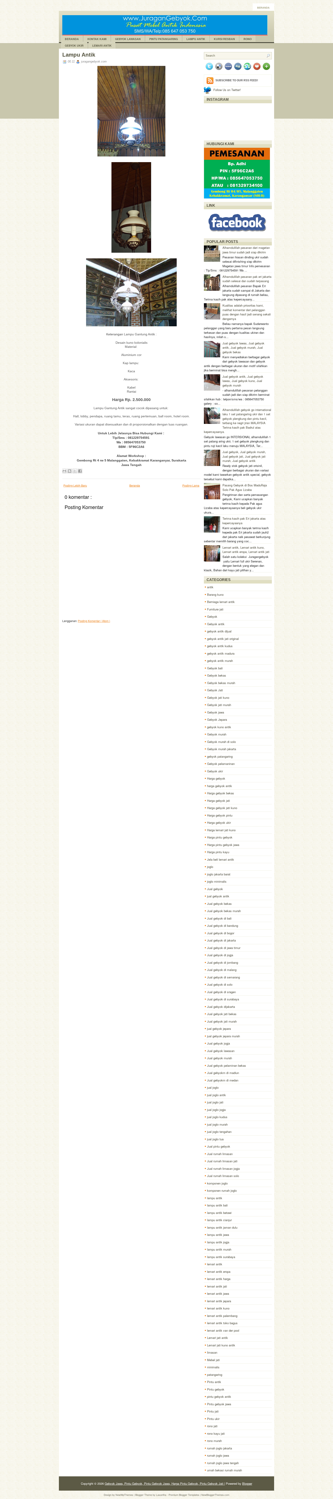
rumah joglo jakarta (219, 1448)
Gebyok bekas (216, 675)
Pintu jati (213, 1411)
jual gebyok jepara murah (223, 1036)
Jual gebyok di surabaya (223, 999)
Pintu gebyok (215, 1389)
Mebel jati (213, 1360)
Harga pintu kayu (218, 852)
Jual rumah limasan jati (222, 1161)
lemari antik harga (218, 1279)
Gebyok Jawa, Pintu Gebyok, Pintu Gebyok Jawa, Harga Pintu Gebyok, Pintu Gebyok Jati (164, 1483)
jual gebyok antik (218, 896)
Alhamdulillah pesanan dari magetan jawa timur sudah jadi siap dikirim (246, 249)
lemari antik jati (217, 1286)
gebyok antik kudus (220, 646)
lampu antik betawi (219, 1213)
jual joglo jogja (216, 1109)
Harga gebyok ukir (219, 822)
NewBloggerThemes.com (215, 1495)
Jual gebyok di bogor (220, 933)
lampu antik (214, 1198)
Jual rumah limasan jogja (223, 1168)
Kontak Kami (96, 39)
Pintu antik (214, 1382)
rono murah (214, 1441)
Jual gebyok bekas (219, 903)
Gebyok (212, 616)
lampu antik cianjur (219, 1220)
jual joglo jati (215, 1102)
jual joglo (213, 1087)
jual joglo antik (216, 1095)
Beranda (263, 7)
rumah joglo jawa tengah (223, 1463)
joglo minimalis (217, 881)
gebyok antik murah (220, 660)
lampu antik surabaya (221, 1257)
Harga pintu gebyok (219, 837)
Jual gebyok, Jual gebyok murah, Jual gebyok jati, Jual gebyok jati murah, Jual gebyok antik (244, 456)
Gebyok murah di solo (221, 742)
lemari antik (214, 1264)
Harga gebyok (216, 778)
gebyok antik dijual (219, 631)
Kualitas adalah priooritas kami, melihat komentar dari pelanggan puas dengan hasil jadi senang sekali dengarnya (246, 312)
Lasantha (161, 1495)
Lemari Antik (102, 45)
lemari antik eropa (218, 1271)
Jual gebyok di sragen (221, 992)
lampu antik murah (219, 1249)
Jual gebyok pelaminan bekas (226, 1065)
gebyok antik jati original (223, 639)
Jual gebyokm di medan (222, 1080)
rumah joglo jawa (218, 1455)
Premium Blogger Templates (184, 1495)
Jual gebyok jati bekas (221, 1014)
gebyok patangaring (220, 756)
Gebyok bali (215, 668)
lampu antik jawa (218, 1234)
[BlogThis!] (69, 471)
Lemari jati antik (217, 1338)
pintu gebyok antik (219, 1396)
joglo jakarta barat (218, 874)
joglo (210, 867)
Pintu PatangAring (163, 39)
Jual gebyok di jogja (220, 955)
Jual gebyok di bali (219, 918)
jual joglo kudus (217, 1117)
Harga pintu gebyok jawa (223, 845)
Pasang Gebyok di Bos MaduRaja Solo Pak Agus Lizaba (244, 487)
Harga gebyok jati (218, 800)
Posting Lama (190, 485)
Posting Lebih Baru (75, 485)
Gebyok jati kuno (218, 697)
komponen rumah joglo (222, 1190)
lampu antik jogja (218, 1242)
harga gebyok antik (219, 786)
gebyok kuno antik (219, 727)
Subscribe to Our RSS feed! (236, 80)
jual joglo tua (215, 1139)
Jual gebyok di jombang (222, 962)
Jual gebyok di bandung (222, 925)
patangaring (214, 1374)
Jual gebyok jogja (218, 1043)
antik (210, 587)
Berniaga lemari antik (221, 602)
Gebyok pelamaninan (221, 764)
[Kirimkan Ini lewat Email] (64, 471)
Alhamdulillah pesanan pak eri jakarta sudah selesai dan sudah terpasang (246, 278)
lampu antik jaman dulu (222, 1227)
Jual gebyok (215, 889)
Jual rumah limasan (220, 1154)
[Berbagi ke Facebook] (80, 471)
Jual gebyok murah (219, 1058)
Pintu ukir (213, 1419)
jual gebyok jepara (219, 1028)
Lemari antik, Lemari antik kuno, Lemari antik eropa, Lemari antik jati (245, 549)
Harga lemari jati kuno (221, 830)
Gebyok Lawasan (128, 39)
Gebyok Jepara (217, 719)
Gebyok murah (216, 734)
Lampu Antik (195, 39)
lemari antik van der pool (223, 1330)
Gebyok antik (215, 624)
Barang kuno (215, 594)
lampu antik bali (217, 1205)
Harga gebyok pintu (219, 815)
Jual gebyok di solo (219, 984)
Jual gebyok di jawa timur (223, 948)
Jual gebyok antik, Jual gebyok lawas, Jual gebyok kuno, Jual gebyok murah (242, 380)
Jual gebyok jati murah (222, 1021)
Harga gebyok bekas (220, 793)
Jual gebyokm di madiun (223, 1073)
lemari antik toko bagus (222, 1323)
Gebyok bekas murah (221, 683)
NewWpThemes (125, 1495)
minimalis (213, 1367)
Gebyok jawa (215, 712)
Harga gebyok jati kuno (222, 808)
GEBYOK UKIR (74, 45)
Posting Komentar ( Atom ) (94, 621)
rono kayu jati (216, 1433)
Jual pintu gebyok (218, 1146)
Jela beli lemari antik (220, 859)
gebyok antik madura (220, 653)
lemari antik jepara (219, 1301)
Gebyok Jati (215, 690)
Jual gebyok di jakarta (221, 940)
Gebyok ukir (215, 771)
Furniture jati (215, 609)
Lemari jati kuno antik (221, 1345)
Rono (248, 39)
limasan (212, 1352)
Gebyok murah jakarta (221, 749)
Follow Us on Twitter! (227, 89)
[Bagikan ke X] (74, 471)
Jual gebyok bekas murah (224, 911)
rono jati (212, 1426)
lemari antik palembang (222, 1316)
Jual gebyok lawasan (220, 1051)
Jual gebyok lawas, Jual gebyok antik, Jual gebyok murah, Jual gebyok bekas (243, 347)
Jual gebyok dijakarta (221, 1006)
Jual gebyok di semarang (223, 977)
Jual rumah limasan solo (223, 1176)
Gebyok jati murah (219, 705)
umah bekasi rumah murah (224, 1470)
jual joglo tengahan (219, 1131)
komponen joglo (217, 1183)
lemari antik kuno (218, 1308)
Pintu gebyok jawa (219, 1404)
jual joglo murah (217, 1124)
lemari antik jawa (218, 1293)
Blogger (247, 1483)
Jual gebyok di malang (221, 970)
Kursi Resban (224, 39)
